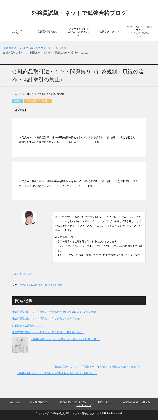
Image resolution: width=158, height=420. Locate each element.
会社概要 (15, 402)
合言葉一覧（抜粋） (48, 31)
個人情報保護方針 (40, 402)
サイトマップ (84, 405)
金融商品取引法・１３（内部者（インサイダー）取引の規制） (65, 339)
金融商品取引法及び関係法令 (38, 101)
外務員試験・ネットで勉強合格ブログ (79, 13)
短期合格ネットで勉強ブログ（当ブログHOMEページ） (139, 32)
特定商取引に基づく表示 (73, 402)
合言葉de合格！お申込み (136, 402)
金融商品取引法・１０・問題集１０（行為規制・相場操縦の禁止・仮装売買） (98, 366)
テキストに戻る (23, 274)
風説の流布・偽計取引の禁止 (46, 284)
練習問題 (17, 101)
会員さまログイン (109, 31)
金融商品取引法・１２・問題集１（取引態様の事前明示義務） (46, 318)
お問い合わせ (105, 402)
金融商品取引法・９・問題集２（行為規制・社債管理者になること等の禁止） (55, 311)
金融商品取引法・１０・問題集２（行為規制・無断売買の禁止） (48, 332)
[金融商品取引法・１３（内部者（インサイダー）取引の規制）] (20, 350)
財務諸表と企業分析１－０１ (28, 325)
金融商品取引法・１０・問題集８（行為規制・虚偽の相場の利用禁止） (56, 373)
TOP (27, 48)
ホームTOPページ (18, 32)
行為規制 (24, 284)
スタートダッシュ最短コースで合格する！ (79, 31)
